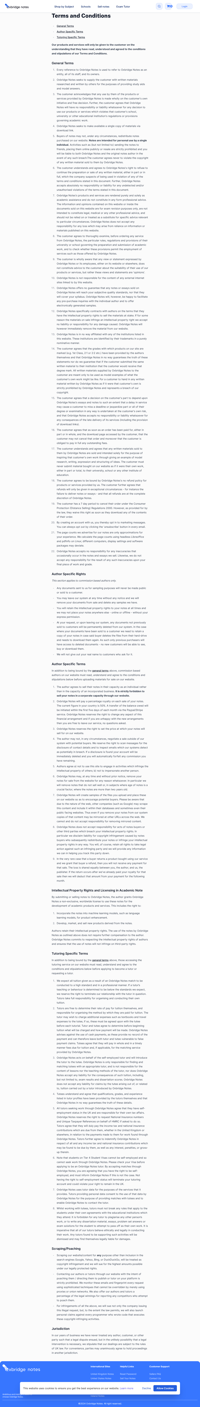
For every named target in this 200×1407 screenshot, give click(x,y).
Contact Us (155, 1378)
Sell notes (103, 6)
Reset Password (128, 1374)
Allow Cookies (165, 1388)
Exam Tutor (123, 6)
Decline (146, 1388)
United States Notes (101, 1378)
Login (184, 6)
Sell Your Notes (127, 1378)
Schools (86, 6)
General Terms (65, 26)
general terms (100, 670)
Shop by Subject (64, 6)
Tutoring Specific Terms (71, 37)
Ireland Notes (97, 1395)
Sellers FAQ (155, 1374)
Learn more (126, 1388)
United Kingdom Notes (102, 1374)
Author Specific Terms (70, 31)
